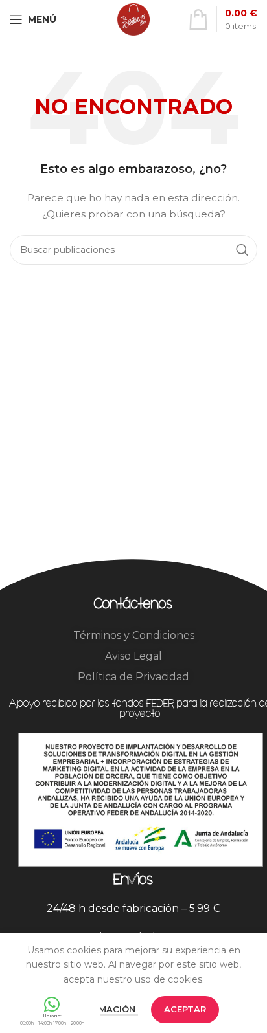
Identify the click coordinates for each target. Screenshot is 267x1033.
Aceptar (185, 1009)
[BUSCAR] (242, 250)
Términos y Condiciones (133, 635)
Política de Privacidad (133, 677)
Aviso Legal (133, 656)
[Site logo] (133, 19)
